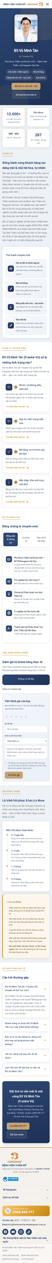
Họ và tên (9, 724)
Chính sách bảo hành (29, 1255)
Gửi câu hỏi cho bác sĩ (26, 95)
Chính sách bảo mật (10, 1255)
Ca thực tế (26, 539)
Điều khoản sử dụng (10, 1259)
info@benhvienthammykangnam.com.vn (27, 1224)
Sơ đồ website (27, 1259)
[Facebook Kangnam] (5, 1232)
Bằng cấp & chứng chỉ (10, 539)
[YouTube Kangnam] (13, 1232)
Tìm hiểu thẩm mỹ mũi (15, 502)
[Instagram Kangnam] (21, 1232)
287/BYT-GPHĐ (43, 1169)
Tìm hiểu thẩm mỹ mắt (15, 406)
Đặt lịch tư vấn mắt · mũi (26, 86)
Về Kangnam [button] (9, 1189)
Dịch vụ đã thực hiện (13, 736)
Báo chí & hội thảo (41, 539)
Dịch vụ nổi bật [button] (11, 1197)
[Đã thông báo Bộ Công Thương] (26, 1179)
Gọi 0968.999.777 (18, 1126)
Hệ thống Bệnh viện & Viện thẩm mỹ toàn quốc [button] (25, 1240)
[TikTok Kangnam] (29, 1232)
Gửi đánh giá (14, 775)
